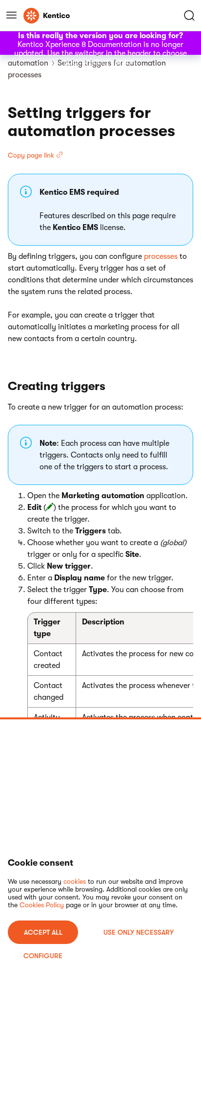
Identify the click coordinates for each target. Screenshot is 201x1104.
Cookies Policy (42, 905)
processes (161, 256)
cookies (74, 881)
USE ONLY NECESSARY (138, 932)
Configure (42, 956)
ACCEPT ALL (43, 932)
